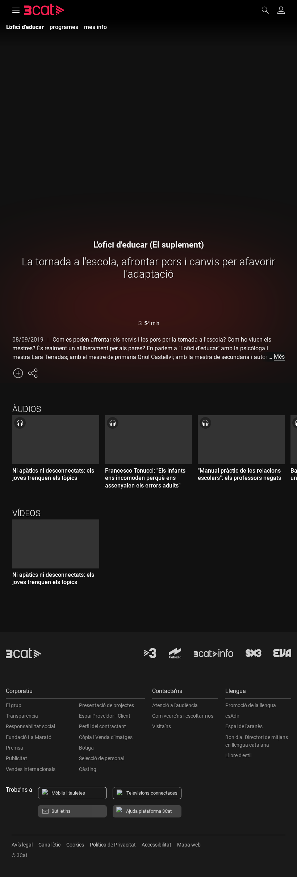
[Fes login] (281, 10)
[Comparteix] (32, 373)
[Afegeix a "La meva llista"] (18, 373)
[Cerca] (269, 10)
